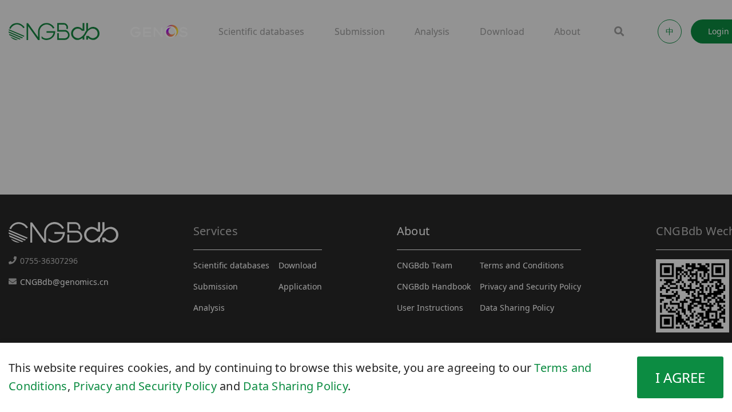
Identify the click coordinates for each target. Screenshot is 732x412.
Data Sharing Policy (295, 386)
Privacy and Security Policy (145, 386)
